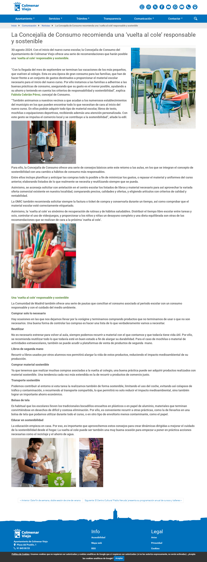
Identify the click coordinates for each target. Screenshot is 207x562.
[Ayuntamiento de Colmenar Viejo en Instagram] (149, 7)
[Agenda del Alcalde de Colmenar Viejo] (142, 7)
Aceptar (119, 558)
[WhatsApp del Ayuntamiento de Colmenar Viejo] (175, 7)
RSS (93, 548)
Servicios (54, 18)
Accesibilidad (98, 537)
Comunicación (143, 18)
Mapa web (96, 543)
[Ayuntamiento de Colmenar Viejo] (26, 6)
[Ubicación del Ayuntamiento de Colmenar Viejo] (195, 7)
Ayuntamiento (23, 18)
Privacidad (156, 543)
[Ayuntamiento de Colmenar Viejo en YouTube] (168, 7)
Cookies (155, 548)
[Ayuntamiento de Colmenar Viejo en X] (155, 7)
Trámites (81, 18)
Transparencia (112, 18)
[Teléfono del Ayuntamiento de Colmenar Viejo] (188, 7)
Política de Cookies (20, 554)
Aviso (154, 537)
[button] (35, 19)
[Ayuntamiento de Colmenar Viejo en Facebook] (162, 7)
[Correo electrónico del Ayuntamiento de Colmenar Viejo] (182, 7)
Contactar (174, 18)
